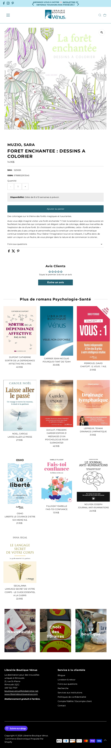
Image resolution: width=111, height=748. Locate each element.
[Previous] (33, 3)
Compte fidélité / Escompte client (75, 701)
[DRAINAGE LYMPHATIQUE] (93, 403)
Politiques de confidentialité (72, 697)
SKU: (9, 170)
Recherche (63, 688)
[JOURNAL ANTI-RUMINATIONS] (93, 479)
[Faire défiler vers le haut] (105, 740)
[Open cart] (104, 15)
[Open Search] (100, 15)
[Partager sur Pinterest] (18, 251)
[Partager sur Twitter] (14, 251)
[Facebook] (3, 3)
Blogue (61, 675)
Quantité (11, 180)
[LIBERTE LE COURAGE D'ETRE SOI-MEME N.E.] (19, 483)
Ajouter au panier (55, 209)
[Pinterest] (13, 3)
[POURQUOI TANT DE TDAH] (56, 331)
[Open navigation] (16, 15)
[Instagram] (8, 3)
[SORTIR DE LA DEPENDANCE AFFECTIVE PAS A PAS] (19, 330)
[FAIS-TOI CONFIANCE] (56, 479)
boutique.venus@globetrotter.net (21, 691)
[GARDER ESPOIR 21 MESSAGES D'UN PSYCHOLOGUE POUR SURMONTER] (56, 403)
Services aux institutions (70, 692)
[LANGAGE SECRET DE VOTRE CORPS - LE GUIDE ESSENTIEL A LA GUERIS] (19, 558)
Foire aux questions (17, 244)
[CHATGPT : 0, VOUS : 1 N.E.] (93, 333)
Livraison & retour (66, 679)
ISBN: (10, 175)
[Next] (78, 3)
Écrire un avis (55, 282)
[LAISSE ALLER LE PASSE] (19, 405)
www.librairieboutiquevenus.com (21, 694)
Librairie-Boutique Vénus (35, 735)
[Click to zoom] (102, 32)
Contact (62, 705)
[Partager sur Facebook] (9, 251)
